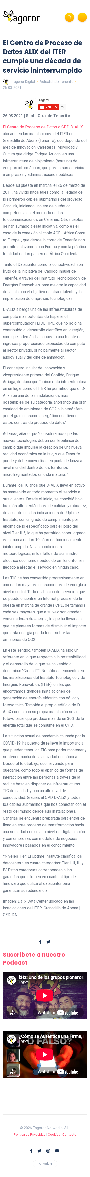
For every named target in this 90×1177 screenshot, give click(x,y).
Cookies (54, 1134)
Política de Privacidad (30, 1134)
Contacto (69, 1134)
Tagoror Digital (23, 82)
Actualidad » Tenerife (57, 82)
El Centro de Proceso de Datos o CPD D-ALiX (43, 127)
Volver (47, 1164)
